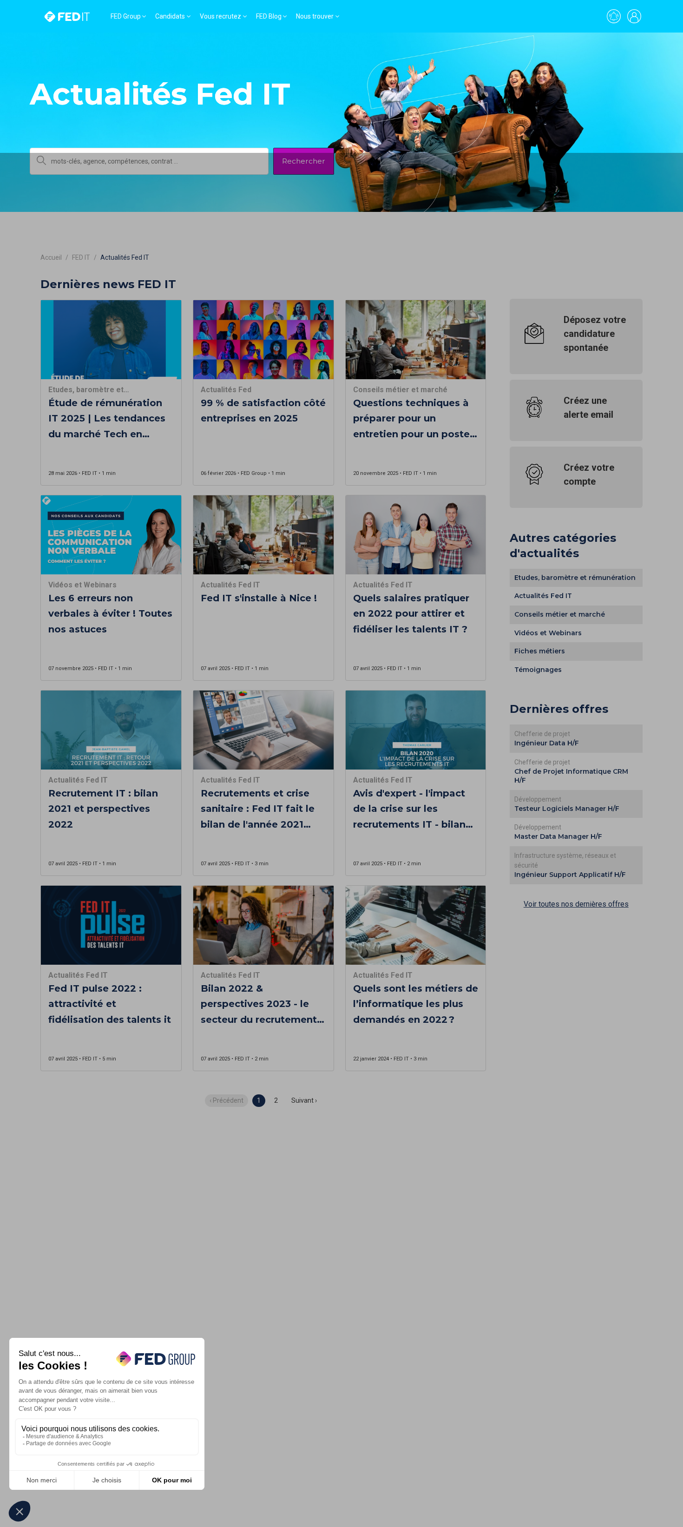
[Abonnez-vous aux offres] (613, 16)
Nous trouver (315, 16)
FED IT (81, 257)
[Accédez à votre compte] (634, 16)
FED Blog (269, 16)
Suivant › (304, 1100)
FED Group (126, 16)
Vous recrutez (220, 16)
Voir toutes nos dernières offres (576, 904)
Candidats (170, 16)
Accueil (51, 257)
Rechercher (303, 161)
